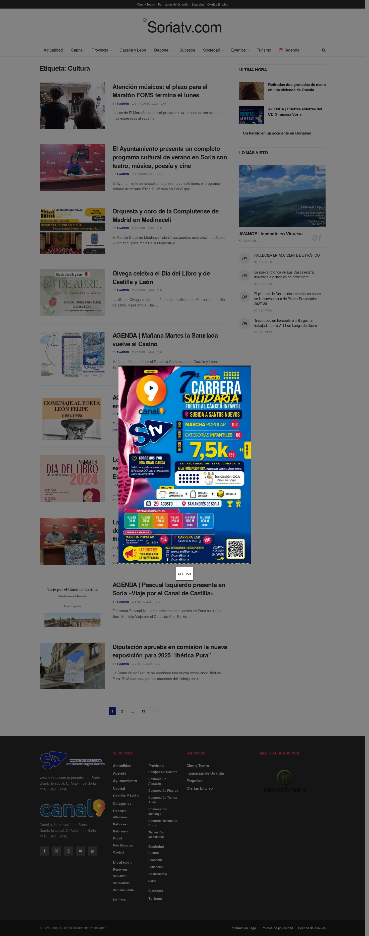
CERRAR (184, 573)
